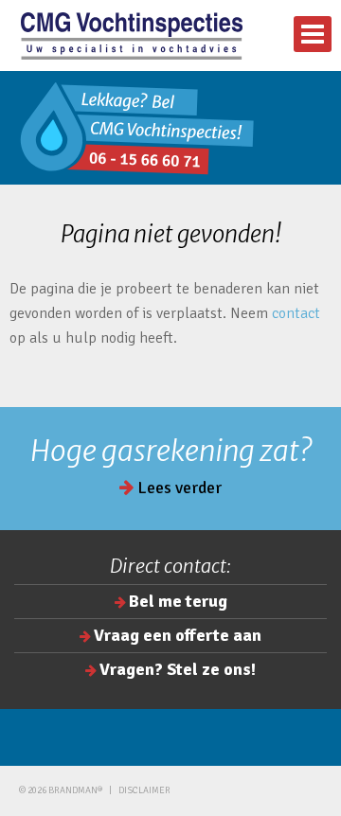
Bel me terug (178, 601)
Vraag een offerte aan (177, 635)
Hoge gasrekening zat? (171, 451)
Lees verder (178, 487)
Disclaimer (144, 790)
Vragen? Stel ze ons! (177, 669)
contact (296, 313)
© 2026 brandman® (60, 790)
